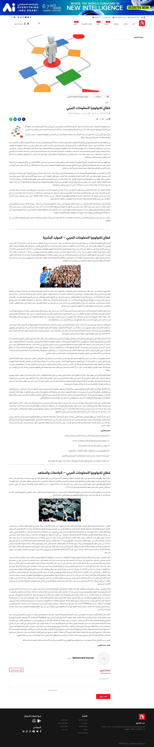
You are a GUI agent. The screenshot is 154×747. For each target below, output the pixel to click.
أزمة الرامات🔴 (96, 17)
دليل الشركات (64, 726)
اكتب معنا (65, 729)
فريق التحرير (64, 720)
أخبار (133, 24)
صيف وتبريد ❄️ (106, 17)
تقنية (106, 102)
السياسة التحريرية (82, 733)
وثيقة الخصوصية (63, 723)
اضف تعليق (103, 696)
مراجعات (116, 24)
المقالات (98, 96)
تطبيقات (106, 23)
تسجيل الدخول (18, 24)
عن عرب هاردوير (82, 720)
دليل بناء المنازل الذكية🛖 (119, 17)
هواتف (85, 729)
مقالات (125, 24)
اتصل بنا (84, 723)
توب (97, 23)
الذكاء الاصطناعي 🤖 (133, 17)
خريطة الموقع (83, 726)
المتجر (75, 23)
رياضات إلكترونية (87, 24)
